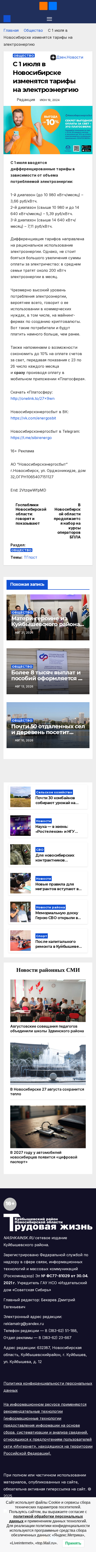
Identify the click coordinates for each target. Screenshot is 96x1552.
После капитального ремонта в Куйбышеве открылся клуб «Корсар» (59, 946)
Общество (33, 30)
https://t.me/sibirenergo (31, 437)
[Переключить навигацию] (49, 18)
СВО (40, 849)
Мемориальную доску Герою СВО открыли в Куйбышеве (56, 918)
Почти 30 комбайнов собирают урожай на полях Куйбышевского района (57, 805)
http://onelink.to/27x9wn (32, 398)
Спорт (41, 936)
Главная (11, 30)
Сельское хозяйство (54, 792)
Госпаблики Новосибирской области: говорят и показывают (31, 514)
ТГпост (30, 557)
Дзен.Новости (69, 57)
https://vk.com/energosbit (33, 418)
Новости (43, 821)
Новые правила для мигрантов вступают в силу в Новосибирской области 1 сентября (57, 891)
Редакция (26, 99)
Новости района (50, 907)
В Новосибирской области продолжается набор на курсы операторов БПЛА (67, 521)
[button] (89, 18)
